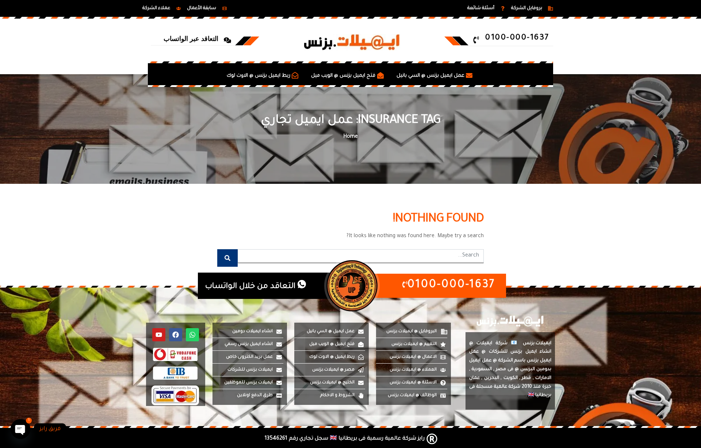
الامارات (543, 378)
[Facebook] (175, 334)
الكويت (510, 378)
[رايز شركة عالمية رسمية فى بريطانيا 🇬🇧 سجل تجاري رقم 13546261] (352, 438)
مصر (501, 369)
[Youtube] (158, 334)
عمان (474, 378)
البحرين (491, 378)
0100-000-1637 (451, 286)
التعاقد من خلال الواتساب (251, 286)
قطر (526, 378)
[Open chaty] (20, 429)
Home (350, 137)
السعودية (482, 369)
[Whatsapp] (192, 334)
